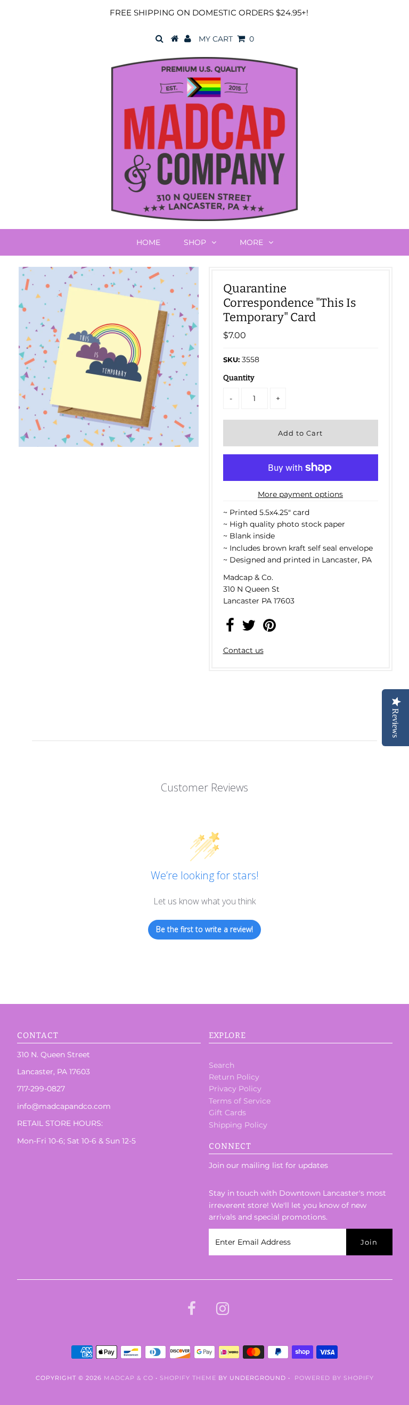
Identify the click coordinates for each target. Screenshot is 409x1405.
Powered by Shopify (334, 1378)
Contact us (243, 650)
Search (221, 1065)
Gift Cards (227, 1112)
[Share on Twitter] (249, 628)
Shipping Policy (238, 1125)
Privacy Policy (235, 1088)
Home (148, 242)
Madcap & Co (128, 1378)
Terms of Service (240, 1101)
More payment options (300, 494)
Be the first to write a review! (204, 929)
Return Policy (234, 1077)
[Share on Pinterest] (269, 628)
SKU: (231, 359)
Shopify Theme (188, 1378)
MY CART (226, 39)
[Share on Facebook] (230, 628)
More (251, 242)
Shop (195, 242)
